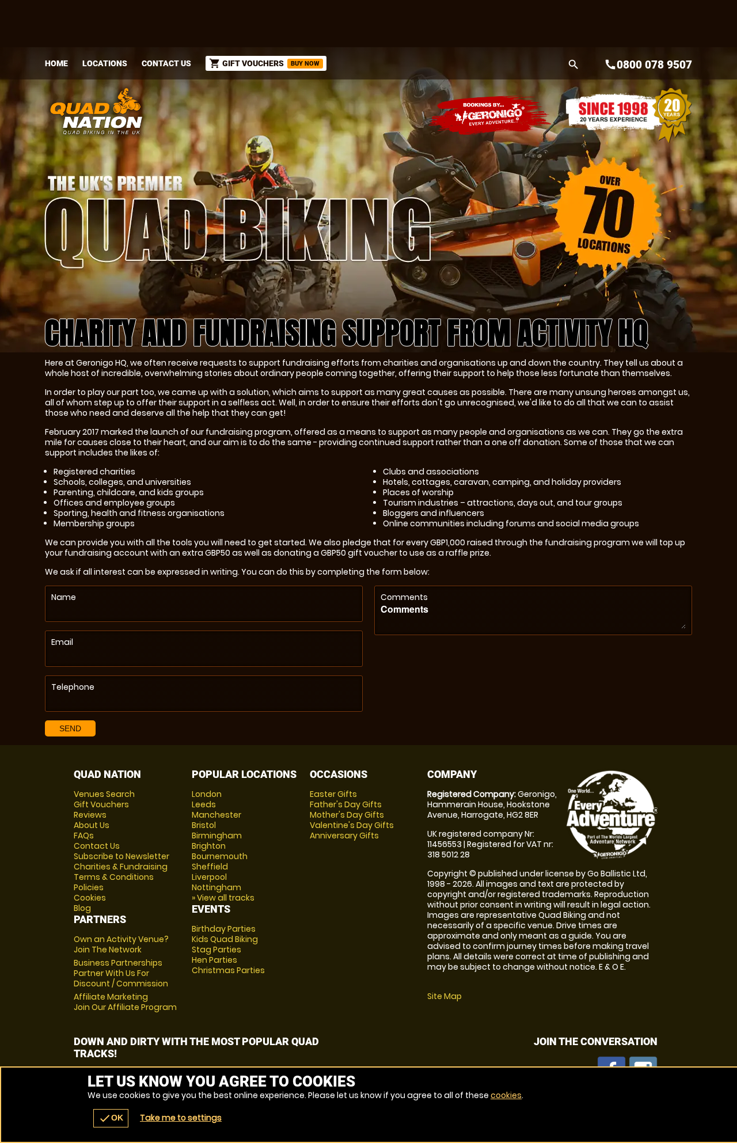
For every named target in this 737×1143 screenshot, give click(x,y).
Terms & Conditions (114, 877)
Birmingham (217, 835)
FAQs (84, 835)
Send (70, 728)
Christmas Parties (228, 970)
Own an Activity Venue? (121, 944)
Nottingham (216, 887)
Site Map (444, 996)
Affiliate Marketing (125, 1002)
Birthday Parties (224, 929)
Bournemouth (220, 856)
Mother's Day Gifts (347, 815)
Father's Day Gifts (346, 804)
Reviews (90, 815)
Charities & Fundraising (121, 866)
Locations (104, 63)
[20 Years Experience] (628, 115)
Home (56, 63)
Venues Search (104, 794)
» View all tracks (223, 897)
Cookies (90, 897)
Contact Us (166, 63)
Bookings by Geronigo (490, 115)
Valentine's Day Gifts (352, 825)
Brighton (209, 846)
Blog (82, 908)
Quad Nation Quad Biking (255, 111)
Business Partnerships (121, 973)
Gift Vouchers (101, 804)
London (207, 794)
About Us (91, 825)
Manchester (216, 815)
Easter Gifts (333, 794)
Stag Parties (216, 949)
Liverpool (209, 877)
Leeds (204, 804)
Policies (89, 887)
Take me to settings (181, 1117)
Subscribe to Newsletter (121, 856)
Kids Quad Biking (225, 939)
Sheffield (210, 866)
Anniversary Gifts (344, 835)
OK (110, 1118)
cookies (506, 1095)
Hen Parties (214, 960)
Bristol (204, 825)
